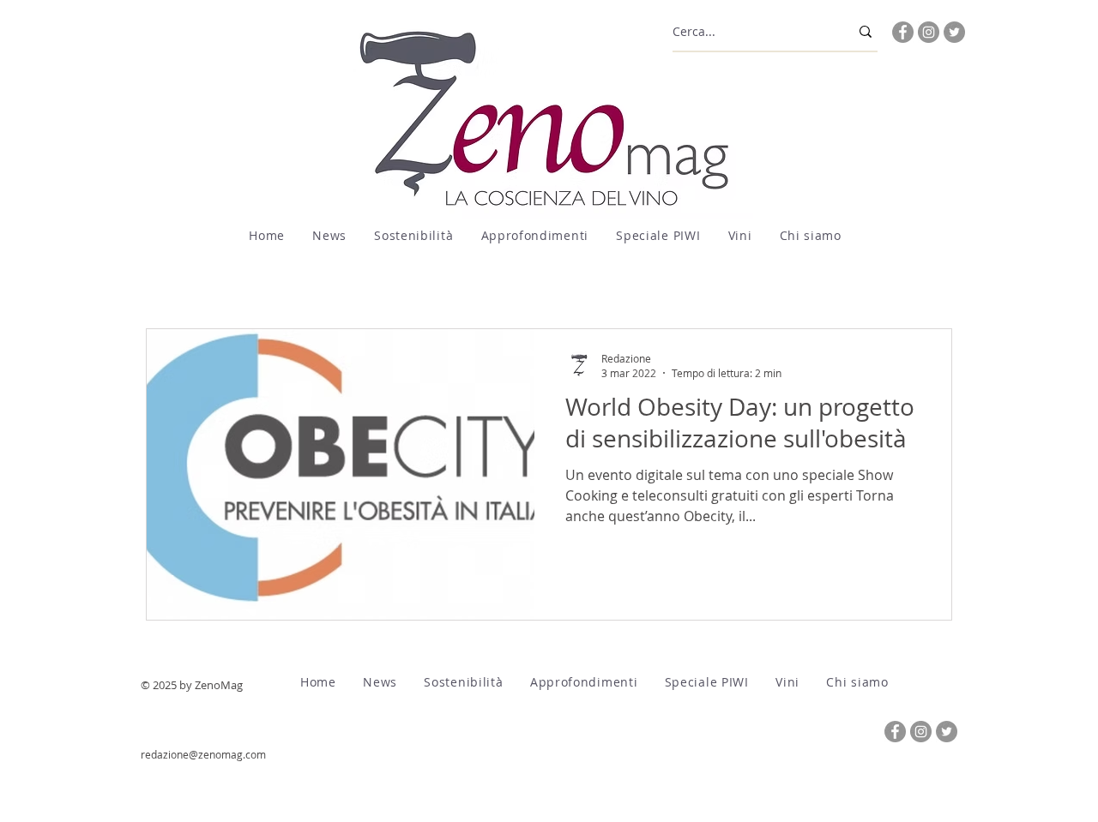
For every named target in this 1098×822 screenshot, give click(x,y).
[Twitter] (954, 32)
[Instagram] (928, 32)
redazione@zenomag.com (203, 754)
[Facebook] (903, 32)
